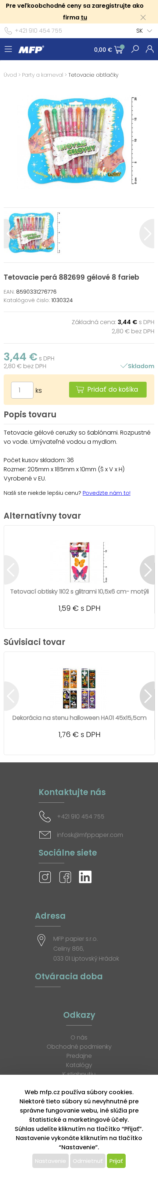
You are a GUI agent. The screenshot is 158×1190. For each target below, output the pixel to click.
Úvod (10, 75)
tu (84, 17)
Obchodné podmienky (79, 1046)
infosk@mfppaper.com (90, 835)
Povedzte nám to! (106, 493)
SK (139, 30)
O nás (79, 1037)
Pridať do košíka (112, 389)
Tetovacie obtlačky (93, 75)
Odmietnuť (88, 1161)
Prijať (116, 1161)
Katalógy (79, 1065)
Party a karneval (42, 75)
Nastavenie (50, 1161)
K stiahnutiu (79, 1074)
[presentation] (11, 233)
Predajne (79, 1056)
